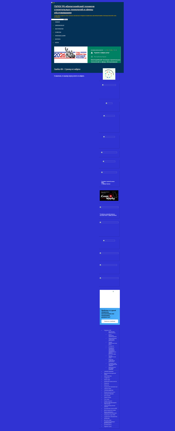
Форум (57, 42)
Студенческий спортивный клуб (110, 386)
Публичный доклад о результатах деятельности (112, 339)
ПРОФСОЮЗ (107, 418)
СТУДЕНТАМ (58, 32)
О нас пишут (106, 399)
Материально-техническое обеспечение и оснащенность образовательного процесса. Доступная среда (112, 351)
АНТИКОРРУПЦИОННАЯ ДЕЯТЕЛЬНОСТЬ (109, 422)
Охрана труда (107, 379)
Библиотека (106, 385)
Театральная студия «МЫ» (109, 414)
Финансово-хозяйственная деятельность (112, 360)
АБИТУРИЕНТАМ (59, 29)
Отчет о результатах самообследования (113, 335)
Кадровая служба (107, 426)
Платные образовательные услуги (112, 356)
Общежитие (106, 383)
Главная (57, 22)
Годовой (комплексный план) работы (113, 343)
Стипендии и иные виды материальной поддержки (113, 364)
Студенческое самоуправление (110, 416)
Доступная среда (107, 420)
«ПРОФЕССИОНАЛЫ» (109, 371)
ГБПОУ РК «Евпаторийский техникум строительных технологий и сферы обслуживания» (74, 9)
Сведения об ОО (59, 25)
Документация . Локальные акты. (112, 332)
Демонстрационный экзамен (110, 410)
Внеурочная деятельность (109, 392)
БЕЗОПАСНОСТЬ (108, 424)
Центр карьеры (107, 395)
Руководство (111, 346)
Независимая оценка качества (110, 381)
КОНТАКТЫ (57, 39)
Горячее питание (107, 397)
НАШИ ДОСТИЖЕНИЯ (108, 393)
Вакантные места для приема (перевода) (112, 368)
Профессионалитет (108, 401)
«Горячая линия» (107, 388)
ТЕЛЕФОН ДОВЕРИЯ (108, 390)
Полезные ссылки (60, 35)
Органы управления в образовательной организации (110, 412)
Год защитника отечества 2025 (110, 408)
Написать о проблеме (109, 321)
